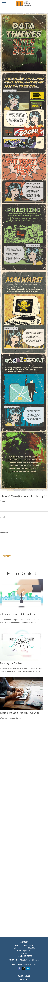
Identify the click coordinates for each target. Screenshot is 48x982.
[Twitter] (23, 968)
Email (2, 516)
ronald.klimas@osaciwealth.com (24, 964)
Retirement (24, 979)
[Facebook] (19, 968)
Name (3, 501)
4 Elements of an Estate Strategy (17, 614)
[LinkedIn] (28, 968)
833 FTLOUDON (28, 948)
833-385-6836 (27, 945)
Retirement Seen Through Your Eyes (19, 713)
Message (4, 532)
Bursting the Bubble (11, 663)
